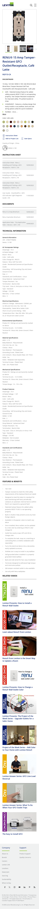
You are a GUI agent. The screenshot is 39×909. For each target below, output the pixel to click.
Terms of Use (14, 897)
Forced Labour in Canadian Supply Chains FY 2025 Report (17, 899)
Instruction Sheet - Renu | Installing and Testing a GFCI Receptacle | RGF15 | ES (12, 185)
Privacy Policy (31, 897)
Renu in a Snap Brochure (10, 212)
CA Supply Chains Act (15, 899)
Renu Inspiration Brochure (11, 217)
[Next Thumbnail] (35, 49)
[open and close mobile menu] (35, 5)
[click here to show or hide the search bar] (31, 5)
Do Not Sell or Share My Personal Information (14, 895)
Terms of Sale (22, 897)
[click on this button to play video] (23, 49)
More (4, 114)
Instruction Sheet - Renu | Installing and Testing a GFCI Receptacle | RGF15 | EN (12, 165)
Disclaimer (5, 899)
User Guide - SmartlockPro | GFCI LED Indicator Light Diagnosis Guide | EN (13, 195)
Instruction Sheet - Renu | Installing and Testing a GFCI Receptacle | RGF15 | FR (12, 175)
